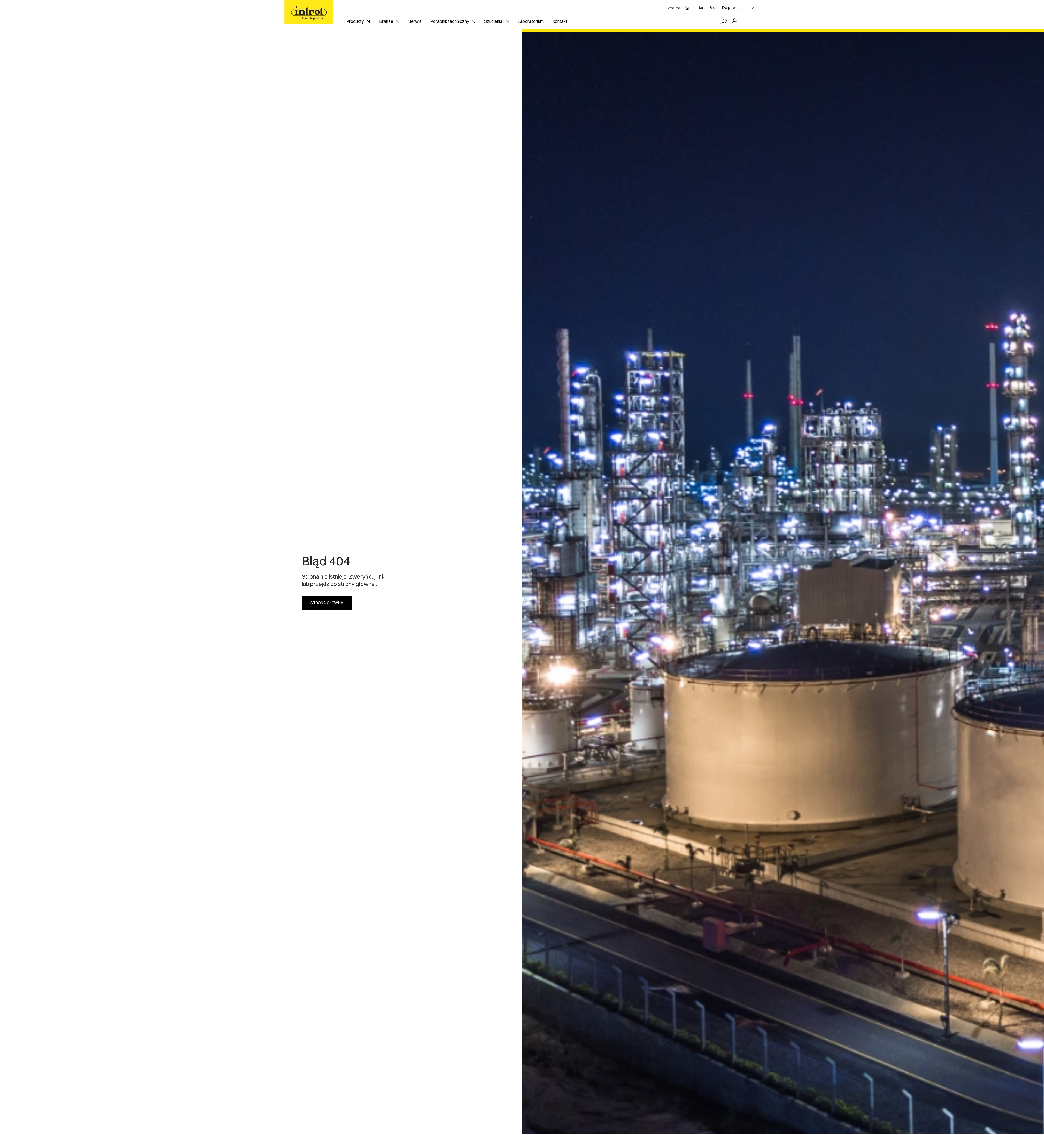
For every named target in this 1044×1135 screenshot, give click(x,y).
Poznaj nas (672, 7)
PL (758, 7)
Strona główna (326, 602)
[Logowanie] (734, 21)
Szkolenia (493, 21)
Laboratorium (531, 21)
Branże (386, 21)
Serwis (415, 21)
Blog (714, 7)
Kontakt (559, 21)
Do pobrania (733, 7)
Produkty (355, 21)
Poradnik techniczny (449, 21)
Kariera (699, 7)
